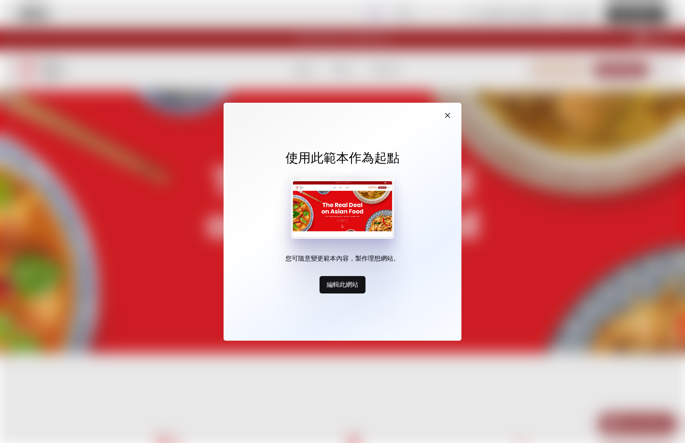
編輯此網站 (342, 284)
